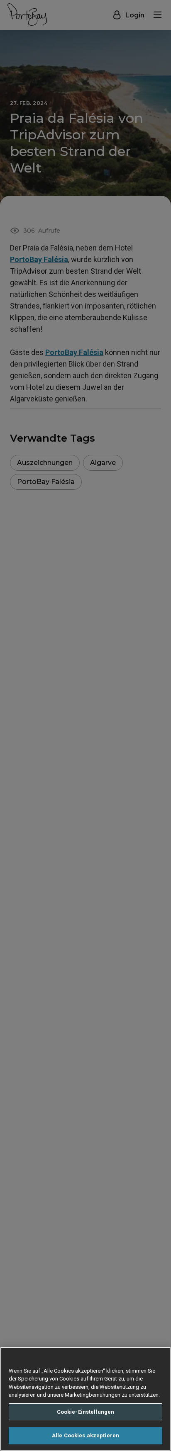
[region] (85, 1399)
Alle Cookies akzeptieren (85, 1435)
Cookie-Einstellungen (86, 1412)
